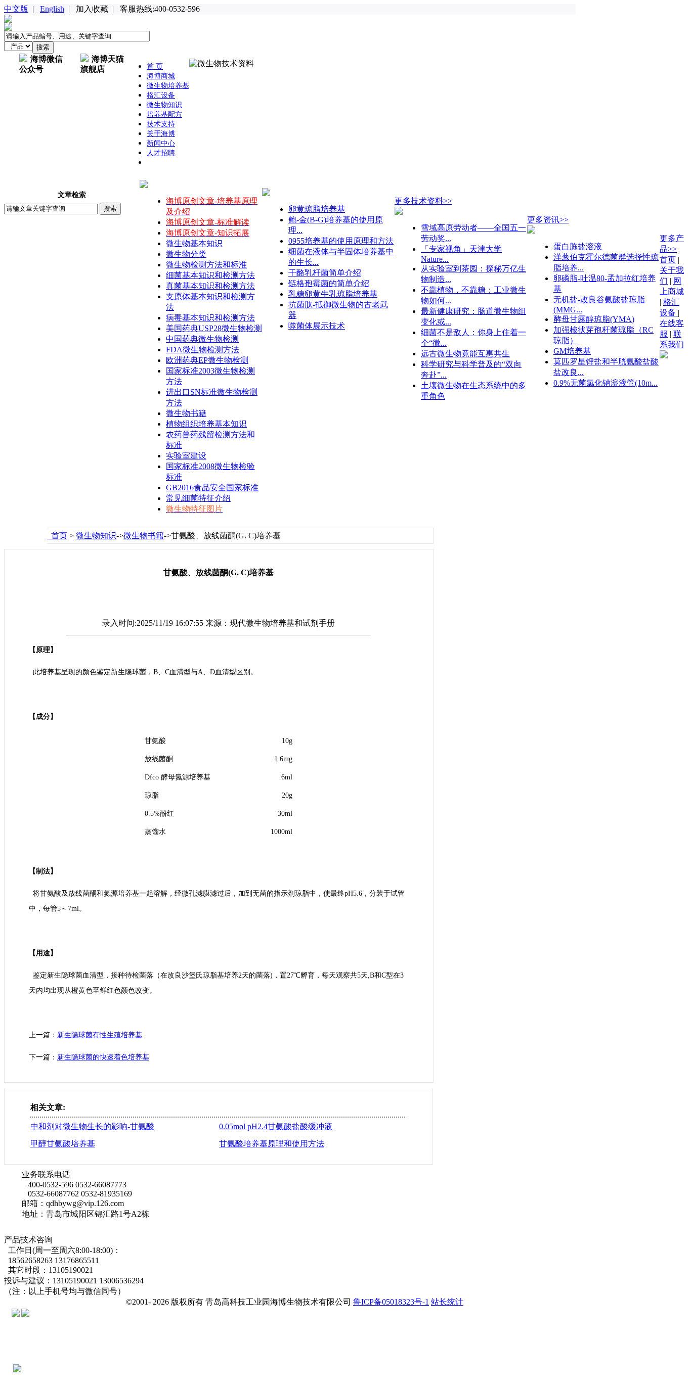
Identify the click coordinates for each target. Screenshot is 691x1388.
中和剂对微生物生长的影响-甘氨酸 (92, 1126)
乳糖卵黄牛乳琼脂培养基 (332, 294)
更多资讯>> (548, 219)
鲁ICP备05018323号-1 (391, 1302)
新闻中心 (161, 143)
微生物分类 (186, 254)
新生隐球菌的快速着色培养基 (103, 1057)
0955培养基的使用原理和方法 (341, 241)
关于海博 (161, 133)
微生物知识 (164, 105)
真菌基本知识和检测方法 (210, 286)
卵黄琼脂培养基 (316, 209)
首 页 (155, 66)
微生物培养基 (168, 85)
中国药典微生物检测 (202, 339)
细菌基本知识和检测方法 (210, 275)
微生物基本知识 (194, 243)
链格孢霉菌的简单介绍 (328, 283)
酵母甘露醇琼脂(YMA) (593, 319)
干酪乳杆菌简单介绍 (324, 272)
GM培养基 (572, 351)
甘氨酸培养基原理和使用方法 (271, 1143)
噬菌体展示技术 (316, 325)
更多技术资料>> (423, 201)
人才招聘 (161, 153)
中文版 (16, 9)
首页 (57, 535)
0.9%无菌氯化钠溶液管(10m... (605, 383)
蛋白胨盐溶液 (577, 246)
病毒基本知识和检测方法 (210, 317)
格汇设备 (161, 95)
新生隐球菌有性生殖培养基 (99, 1035)
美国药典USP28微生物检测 (214, 328)
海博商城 (161, 76)
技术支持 (161, 124)
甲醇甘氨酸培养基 (62, 1143)
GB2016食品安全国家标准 (212, 487)
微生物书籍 (186, 413)
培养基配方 (164, 114)
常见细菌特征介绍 (198, 498)
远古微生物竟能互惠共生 (465, 353)
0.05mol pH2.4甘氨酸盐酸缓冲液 (275, 1126)
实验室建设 (186, 455)
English (52, 9)
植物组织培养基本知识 (206, 424)
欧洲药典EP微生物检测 (207, 360)
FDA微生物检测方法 (202, 349)
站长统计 (447, 1302)
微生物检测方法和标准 (206, 264)
